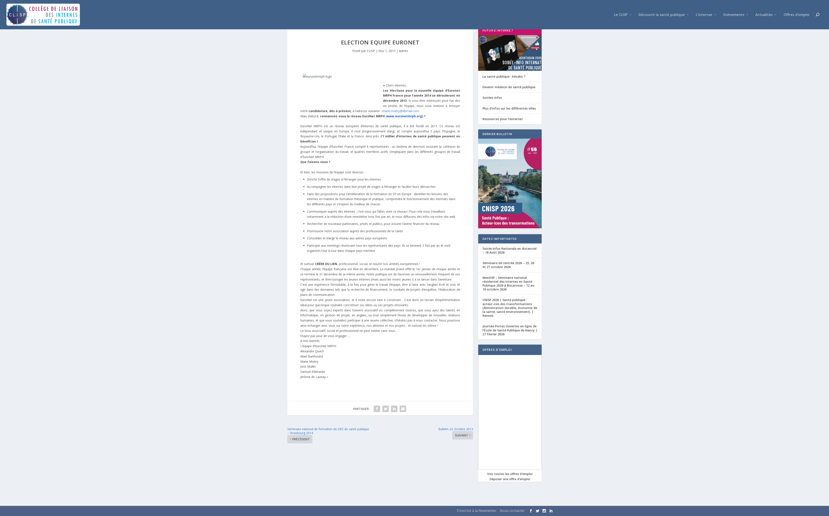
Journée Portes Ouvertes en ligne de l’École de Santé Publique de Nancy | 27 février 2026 (510, 330)
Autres (403, 51)
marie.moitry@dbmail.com (400, 111)
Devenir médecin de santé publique (509, 87)
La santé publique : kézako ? (504, 76)
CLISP (371, 51)
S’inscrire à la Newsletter (477, 510)
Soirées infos (492, 98)
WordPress (339, 511)
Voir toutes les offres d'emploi (510, 474)
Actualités (764, 15)
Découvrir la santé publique (662, 15)
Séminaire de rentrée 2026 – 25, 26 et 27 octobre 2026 (508, 265)
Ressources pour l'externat (503, 119)
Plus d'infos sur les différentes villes (509, 108)
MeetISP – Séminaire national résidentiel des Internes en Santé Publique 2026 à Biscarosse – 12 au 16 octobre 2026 (508, 284)
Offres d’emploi (796, 15)
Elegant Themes (301, 511)
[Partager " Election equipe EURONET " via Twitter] (385, 409)
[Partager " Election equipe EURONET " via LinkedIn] (394, 409)
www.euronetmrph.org (404, 116)
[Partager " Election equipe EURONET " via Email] (403, 409)
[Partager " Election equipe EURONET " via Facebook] (377, 409)
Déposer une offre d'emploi (510, 479)
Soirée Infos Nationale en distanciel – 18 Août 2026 (509, 250)
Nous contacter (512, 510)
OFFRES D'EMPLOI (497, 350)
